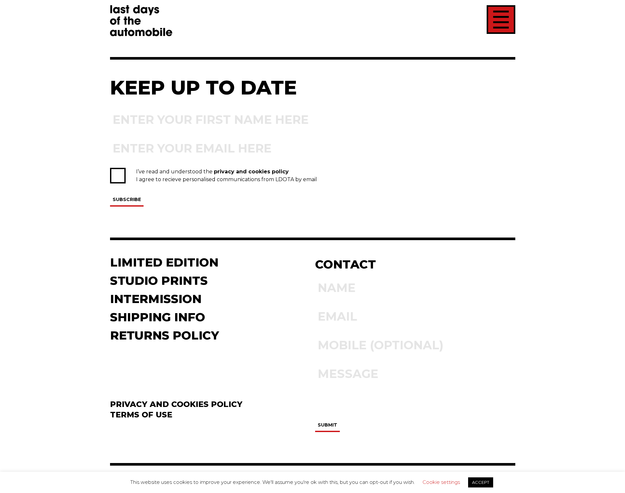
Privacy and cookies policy (176, 404)
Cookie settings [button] (441, 482)
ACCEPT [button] (480, 482)
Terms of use (141, 414)
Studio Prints (159, 280)
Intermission (155, 299)
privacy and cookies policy (251, 171)
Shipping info (157, 317)
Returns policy (164, 335)
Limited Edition (164, 262)
